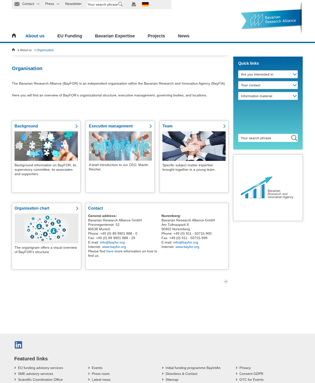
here (109, 251)
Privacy (245, 368)
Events (97, 368)
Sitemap (172, 380)
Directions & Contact (181, 374)
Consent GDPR (251, 374)
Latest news (101, 380)
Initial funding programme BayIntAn (193, 368)
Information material (256, 96)
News (183, 35)
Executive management (111, 126)
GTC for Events (251, 380)
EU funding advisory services (40, 368)
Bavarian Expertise (115, 35)
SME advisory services (35, 374)
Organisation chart (32, 208)
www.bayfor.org (114, 247)
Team (167, 126)
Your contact (250, 85)
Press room (101, 374)
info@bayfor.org (112, 242)
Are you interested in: (257, 74)
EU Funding (69, 35)
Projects (156, 35)
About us (35, 35)
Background (26, 126)
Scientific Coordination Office (40, 380)
